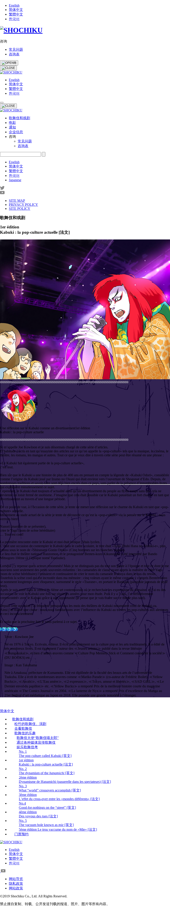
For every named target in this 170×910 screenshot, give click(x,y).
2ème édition (9, 629)
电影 (12, 122)
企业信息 (16, 132)
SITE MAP (17, 200)
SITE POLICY (19, 208)
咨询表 (14, 54)
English (14, 5)
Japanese (15, 180)
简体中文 (16, 10)
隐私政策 (16, 883)
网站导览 (16, 879)
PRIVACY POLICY (23, 204)
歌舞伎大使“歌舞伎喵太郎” (38, 738)
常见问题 (16, 49)
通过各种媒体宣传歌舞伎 (36, 742)
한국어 (14, 19)
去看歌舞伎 (23, 728)
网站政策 (16, 888)
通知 (12, 127)
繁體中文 (16, 14)
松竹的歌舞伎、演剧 (30, 724)
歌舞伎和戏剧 (19, 118)
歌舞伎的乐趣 (25, 733)
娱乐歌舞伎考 (27, 747)
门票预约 (21, 834)
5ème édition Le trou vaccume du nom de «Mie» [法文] (58, 829)
